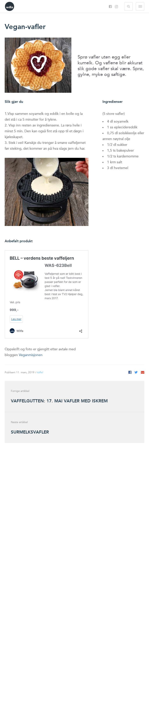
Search (128, 6)
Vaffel (39, 372)
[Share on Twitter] (136, 372)
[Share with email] (142, 372)
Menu (140, 6)
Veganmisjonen (30, 355)
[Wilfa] (9, 8)
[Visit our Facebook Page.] (110, 7)
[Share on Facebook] (129, 372)
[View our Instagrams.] (116, 7)
